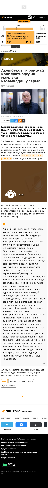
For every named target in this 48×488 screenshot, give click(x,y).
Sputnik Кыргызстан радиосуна (22, 157)
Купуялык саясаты (8, 449)
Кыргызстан (6, 418)
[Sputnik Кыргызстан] (7, 18)
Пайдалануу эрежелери (26, 439)
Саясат (18, 418)
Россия (35, 418)
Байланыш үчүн (7, 442)
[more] (43, 363)
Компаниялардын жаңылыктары (14, 445)
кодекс (30, 381)
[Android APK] (8, 464)
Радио (4, 381)
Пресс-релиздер (21, 442)
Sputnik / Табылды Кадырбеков (13, 116)
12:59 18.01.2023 (7, 86)
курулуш (22, 381)
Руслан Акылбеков (8, 386)
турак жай (12, 381)
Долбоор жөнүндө (8, 439)
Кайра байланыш (8, 458)
